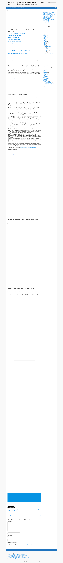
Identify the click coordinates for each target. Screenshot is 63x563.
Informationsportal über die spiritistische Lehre (26, 3)
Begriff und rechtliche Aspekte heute (14, 37)
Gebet (45, 36)
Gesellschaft (13, 509)
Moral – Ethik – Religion (46, 67)
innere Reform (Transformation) (49, 69)
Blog (43, 34)
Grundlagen (14, 7)
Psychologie (44, 71)
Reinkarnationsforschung (48, 82)
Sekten (45, 45)
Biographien (46, 39)
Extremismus (46, 42)
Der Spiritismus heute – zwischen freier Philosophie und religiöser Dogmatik (18, 555)
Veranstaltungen (45, 79)
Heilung (20, 509)
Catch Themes (51, 561)
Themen (44, 77)
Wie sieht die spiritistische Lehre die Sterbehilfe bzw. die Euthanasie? (19, 43)
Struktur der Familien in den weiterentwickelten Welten (15, 556)
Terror (45, 47)
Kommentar (10, 521)
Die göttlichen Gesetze (47, 57)
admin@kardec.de (15, 33)
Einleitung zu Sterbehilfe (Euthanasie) (14, 35)
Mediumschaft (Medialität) (47, 65)
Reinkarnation (45, 72)
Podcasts (45, 64)
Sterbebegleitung (11, 510)
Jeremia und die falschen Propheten (48, 21)
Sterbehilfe (15, 510)
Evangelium (44, 35)
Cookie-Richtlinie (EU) (25, 549)
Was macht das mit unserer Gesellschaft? (15, 41)
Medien (44, 63)
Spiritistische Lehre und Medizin (49, 83)
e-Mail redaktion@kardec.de (47, 29)
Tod (32, 509)
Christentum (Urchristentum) (48, 68)
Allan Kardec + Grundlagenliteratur (49, 53)
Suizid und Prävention (29, 509)
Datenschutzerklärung (11, 549)
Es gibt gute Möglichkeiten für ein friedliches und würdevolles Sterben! (20, 46)
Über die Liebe (46, 37)
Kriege (45, 44)
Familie (45, 43)
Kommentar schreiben (22, 33)
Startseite (9, 7)
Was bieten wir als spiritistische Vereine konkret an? (17, 48)
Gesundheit (17, 509)
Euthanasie (9, 509)
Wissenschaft (45, 80)
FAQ (44, 58)
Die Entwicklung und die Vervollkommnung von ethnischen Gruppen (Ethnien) (48, 19)
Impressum (18, 549)
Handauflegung (46, 50)
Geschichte (44, 38)
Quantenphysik (46, 81)
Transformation (45, 78)
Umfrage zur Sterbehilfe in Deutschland (14, 39)
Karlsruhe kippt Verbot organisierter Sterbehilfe (28, 147)
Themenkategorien (21, 7)
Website (9, 538)
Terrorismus (46, 48)
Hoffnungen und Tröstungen (48, 59)
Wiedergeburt (46, 76)
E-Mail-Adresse (10, 535)
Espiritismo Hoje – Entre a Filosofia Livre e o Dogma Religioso (16, 554)
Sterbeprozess (23, 509)
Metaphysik (44, 66)
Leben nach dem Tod (47, 73)
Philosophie (44, 70)
